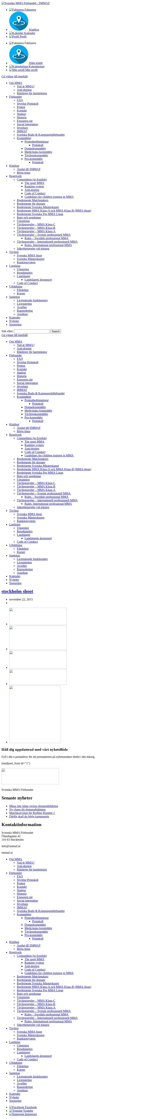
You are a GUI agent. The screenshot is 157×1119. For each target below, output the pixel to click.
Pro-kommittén (34, 158)
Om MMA (15, 83)
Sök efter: (7, 331)
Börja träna (23, 172)
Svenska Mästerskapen (30, 259)
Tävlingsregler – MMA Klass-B (36, 227)
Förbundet (15, 96)
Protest (21, 107)
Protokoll (37, 145)
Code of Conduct (35, 193)
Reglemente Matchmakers (32, 200)
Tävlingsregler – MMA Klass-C (36, 224)
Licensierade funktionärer (32, 300)
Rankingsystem (26, 262)
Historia (21, 117)
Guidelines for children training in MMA (49, 196)
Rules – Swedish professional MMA (47, 238)
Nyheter (14, 321)
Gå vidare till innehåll (15, 76)
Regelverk (15, 176)
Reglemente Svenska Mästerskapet (38, 207)
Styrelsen (22, 127)
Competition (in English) (32, 179)
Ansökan (22, 314)
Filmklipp (23, 290)
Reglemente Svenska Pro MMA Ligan (40, 214)
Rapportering (25, 310)
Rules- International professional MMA (48, 245)
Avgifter (22, 307)
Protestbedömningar (37, 141)
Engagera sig (25, 121)
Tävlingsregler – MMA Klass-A (36, 231)
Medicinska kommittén (38, 152)
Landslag (14, 265)
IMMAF (22, 131)
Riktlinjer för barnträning (32, 93)
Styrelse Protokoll (27, 103)
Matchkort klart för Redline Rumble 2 (32, 813)
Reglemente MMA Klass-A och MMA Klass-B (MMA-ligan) (54, 210)
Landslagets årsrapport (38, 279)
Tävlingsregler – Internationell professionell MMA (47, 241)
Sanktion (14, 296)
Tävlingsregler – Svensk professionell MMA (44, 234)
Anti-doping (24, 89)
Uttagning (23, 269)
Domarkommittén (35, 148)
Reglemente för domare (31, 203)
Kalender (14, 317)
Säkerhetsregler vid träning (33, 248)
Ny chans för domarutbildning (27, 809)
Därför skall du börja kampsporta (29, 816)
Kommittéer (24, 138)
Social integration (27, 124)
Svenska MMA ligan (29, 255)
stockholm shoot (17, 591)
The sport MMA (34, 183)
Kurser (21, 293)
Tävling (14, 252)
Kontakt (22, 110)
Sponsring (15, 324)
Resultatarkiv (25, 272)
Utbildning (15, 286)
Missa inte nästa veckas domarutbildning (33, 806)
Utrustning (23, 221)
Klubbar (14, 165)
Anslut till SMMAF (29, 169)
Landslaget (23, 276)
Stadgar (21, 114)
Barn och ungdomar (29, 217)
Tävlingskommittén (36, 155)
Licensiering (24, 303)
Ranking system (34, 186)
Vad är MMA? (25, 86)
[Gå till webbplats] (38, 624)
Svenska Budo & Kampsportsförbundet (41, 134)
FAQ (20, 100)
